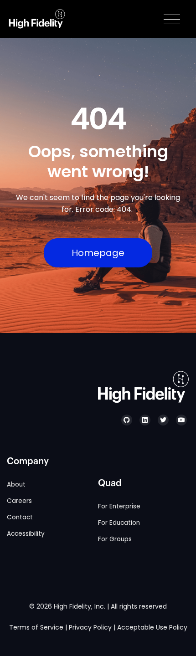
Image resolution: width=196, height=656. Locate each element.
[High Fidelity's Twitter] (163, 420)
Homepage (98, 252)
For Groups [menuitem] (115, 539)
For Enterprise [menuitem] (119, 506)
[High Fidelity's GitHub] (126, 420)
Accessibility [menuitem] (26, 533)
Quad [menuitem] (110, 483)
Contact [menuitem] (20, 517)
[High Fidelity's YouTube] (181, 420)
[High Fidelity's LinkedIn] (144, 420)
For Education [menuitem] (119, 522)
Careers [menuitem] (19, 501)
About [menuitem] (16, 484)
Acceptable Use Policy (152, 627)
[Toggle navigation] (172, 19)
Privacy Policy (90, 627)
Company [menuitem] (28, 461)
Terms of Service (36, 627)
